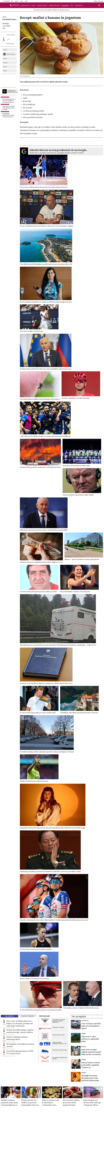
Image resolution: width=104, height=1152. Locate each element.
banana (5, 62)
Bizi (12, 1)
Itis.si (21, 1)
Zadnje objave (27, 1016)
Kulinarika (65, 5)
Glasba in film (25, 5)
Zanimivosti (79, 5)
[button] (4, 5)
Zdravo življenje (54, 5)
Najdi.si (17, 1)
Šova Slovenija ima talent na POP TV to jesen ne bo (19, 1052)
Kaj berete (9, 1016)
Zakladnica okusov (65, 9)
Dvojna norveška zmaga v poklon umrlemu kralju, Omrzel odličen (20, 1031)
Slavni (33, 5)
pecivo (5, 66)
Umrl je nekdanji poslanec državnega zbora (17, 1038)
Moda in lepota (42, 5)
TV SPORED (6, 1)
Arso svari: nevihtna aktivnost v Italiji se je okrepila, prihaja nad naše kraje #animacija (19, 1023)
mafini (5, 58)
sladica (5, 70)
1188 (26, 1)
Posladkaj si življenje (51, 9)
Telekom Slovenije (98, 1)
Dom (71, 5)
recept (5, 49)
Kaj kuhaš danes (39, 9)
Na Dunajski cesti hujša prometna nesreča (20, 1045)
